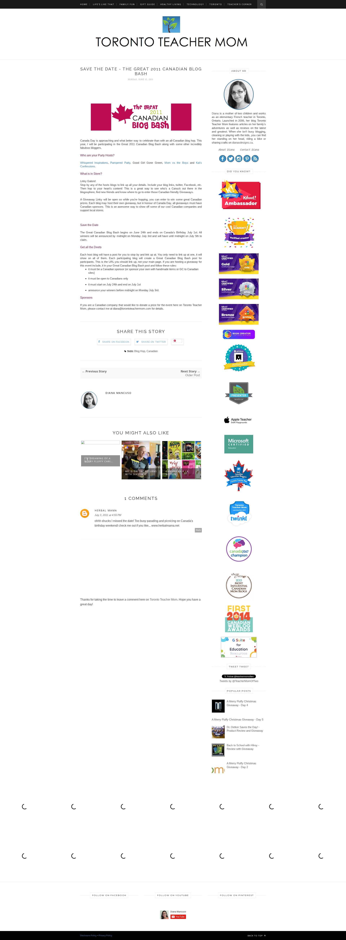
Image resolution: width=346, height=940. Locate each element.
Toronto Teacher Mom (163, 599)
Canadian (152, 351)
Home (84, 4)
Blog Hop (139, 351)
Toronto (215, 4)
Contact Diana (249, 149)
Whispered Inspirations (94, 162)
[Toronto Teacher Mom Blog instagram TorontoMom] (239, 161)
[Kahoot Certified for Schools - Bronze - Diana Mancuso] (239, 323)
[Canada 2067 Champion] (239, 562)
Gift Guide (147, 4)
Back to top (255, 935)
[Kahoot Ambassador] (239, 247)
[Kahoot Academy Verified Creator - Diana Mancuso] (239, 208)
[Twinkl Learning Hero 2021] (239, 529)
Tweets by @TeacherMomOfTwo (238, 680)
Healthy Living (170, 4)
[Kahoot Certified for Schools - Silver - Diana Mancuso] (239, 298)
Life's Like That (103, 4)
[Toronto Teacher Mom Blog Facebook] (222, 161)
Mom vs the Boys (176, 162)
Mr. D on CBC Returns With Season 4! (141, 473)
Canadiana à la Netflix (177, 473)
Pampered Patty (119, 162)
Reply (198, 530)
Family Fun (127, 4)
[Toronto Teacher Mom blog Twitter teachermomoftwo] (230, 161)
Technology (195, 4)
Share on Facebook (115, 342)
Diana (215, 113)
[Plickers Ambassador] (239, 371)
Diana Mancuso (118, 393)
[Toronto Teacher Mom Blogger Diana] (238, 109)
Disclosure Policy (88, 935)
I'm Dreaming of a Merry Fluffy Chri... (99, 460)
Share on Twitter (153, 342)
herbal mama (106, 510)
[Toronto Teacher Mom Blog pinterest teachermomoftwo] (247, 161)
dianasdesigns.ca (242, 142)
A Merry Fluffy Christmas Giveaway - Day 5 (237, 719)
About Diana (226, 149)
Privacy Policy (105, 935)
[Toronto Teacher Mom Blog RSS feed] (255, 161)
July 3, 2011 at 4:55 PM (108, 515)
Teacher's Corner (239, 4)
